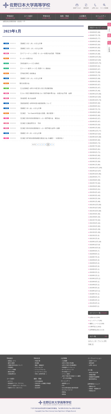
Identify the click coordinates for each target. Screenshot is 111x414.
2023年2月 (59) (95, 161)
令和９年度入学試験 (68, 363)
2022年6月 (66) (95, 186)
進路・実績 (64, 17)
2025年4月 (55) (95, 81)
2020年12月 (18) (95, 241)
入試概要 (64, 361)
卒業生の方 (92, 391)
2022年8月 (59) (95, 180)
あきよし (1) (92, 341)
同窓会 (64, 392)
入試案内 (82, 17)
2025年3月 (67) (95, 84)
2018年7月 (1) (94, 294)
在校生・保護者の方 (95, 388)
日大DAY (37, 388)
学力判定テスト (66, 371)
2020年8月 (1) (94, 254)
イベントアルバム (40, 369)
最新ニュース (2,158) (97, 323)
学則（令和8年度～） (41, 374)
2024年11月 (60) (95, 97)
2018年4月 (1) (94, 300)
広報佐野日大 (12, 374)
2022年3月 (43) (95, 195)
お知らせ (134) (95, 317)
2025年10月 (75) (95, 63)
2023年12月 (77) (95, 131)
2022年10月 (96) (95, 174)
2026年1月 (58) (95, 54)
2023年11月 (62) (95, 134)
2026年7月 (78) (95, 35)
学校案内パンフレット (68, 367)
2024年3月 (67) (95, 121)
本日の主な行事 (93, 372)
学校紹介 (10, 17)
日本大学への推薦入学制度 (43, 383)
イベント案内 (66, 374)
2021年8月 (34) (95, 217)
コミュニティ (100, 17)
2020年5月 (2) (94, 263)
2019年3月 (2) (94, 288)
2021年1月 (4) (94, 238)
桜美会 (64, 394)
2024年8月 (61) (95, 106)
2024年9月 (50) (95, 103)
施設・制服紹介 (39, 365)
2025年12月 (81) (95, 57)
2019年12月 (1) (95, 278)
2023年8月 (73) (95, 143)
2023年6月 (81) (95, 149)
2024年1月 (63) (95, 127)
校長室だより (66, 383)
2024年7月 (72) (95, 109)
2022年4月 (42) (95, 192)
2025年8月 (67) (95, 69)
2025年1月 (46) (95, 91)
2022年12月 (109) (96, 168)
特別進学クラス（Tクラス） (16, 383)
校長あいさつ (12, 361)
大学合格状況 (39, 381)
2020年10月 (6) (95, 248)
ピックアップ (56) (96, 320)
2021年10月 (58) (95, 211)
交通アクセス (93, 361)
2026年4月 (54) (95, 44)
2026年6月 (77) (95, 38)
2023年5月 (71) (95, 152)
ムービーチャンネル (41, 371)
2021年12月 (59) (95, 204)
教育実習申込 (93, 379)
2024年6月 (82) (95, 112)
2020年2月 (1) (94, 272)
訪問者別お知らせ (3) (97, 330)
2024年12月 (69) (95, 94)
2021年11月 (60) (95, 208)
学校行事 (37, 361)
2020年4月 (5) (94, 266)
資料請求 (91, 363)
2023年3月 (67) (95, 158)
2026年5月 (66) (95, 41)
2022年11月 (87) (95, 171)
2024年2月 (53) (95, 124)
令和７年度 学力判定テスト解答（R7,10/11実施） (71, 377)
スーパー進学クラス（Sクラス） (17, 385)
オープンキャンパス (68, 369)
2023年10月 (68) (95, 137)
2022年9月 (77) (95, 177)
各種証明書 (92, 375)
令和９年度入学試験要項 (69, 365)
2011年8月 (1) (94, 306)
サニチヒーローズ (67, 390)
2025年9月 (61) (95, 66)
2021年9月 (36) (95, 214)
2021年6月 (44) (95, 223)
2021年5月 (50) (95, 226)
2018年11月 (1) (95, 291)
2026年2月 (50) (95, 51)
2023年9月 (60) (95, 140)
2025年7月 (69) (95, 72)
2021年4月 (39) (95, 229)
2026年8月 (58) (95, 32)
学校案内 (10, 367)
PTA (63, 385)
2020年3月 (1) (94, 269)
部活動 (37, 363)
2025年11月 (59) (95, 60)
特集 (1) (90, 344)
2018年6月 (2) (94, 297)
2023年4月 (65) (95, 155)
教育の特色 (11, 371)
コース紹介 (28, 17)
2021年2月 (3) (94, 235)
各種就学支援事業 (94, 377)
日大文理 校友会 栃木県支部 (70, 388)
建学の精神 (11, 363)
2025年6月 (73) (95, 75)
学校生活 (46, 17)
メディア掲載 (12, 369)
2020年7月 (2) (94, 257)
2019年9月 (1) (94, 281)
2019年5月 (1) (94, 285)
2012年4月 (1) (94, 303)
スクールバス (39, 367)
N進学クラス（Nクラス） (15, 388)
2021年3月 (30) (95, 232)
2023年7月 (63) (95, 146)
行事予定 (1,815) (95, 326)
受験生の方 (92, 386)
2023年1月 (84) (95, 164)
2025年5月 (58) (95, 78)
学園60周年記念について (15, 365)
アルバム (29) (102, 341)
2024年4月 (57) (95, 118)
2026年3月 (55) (95, 47)
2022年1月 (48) (95, 201)
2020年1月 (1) (94, 275)
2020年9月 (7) (94, 251)
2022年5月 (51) (95, 189)
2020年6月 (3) (94, 260)
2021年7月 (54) (95, 220)
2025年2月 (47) (95, 87)
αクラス (10, 381)
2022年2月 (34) (95, 198)
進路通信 (37, 385)
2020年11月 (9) (95, 244)
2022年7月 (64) (95, 183)
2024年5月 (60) (95, 115)
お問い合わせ (93, 365)
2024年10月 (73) (95, 100)
